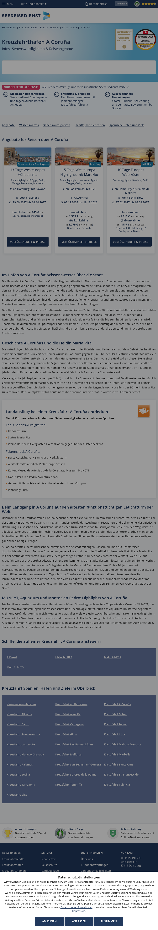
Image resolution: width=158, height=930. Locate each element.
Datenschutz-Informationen (76, 907)
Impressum (78, 911)
